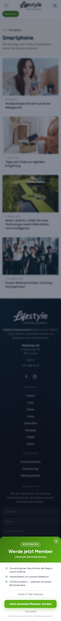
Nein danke (30, 611)
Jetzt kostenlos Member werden (30, 604)
